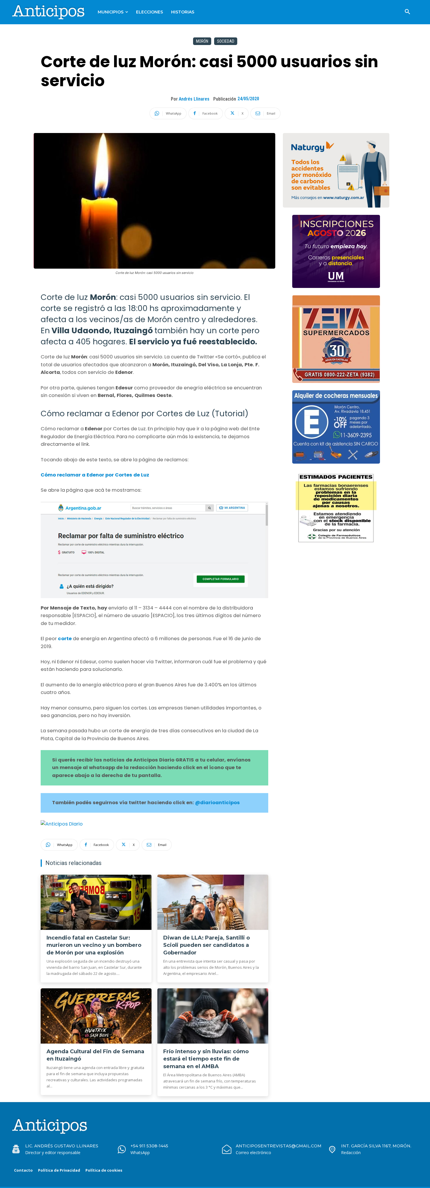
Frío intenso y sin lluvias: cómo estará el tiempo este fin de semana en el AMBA (206, 1058)
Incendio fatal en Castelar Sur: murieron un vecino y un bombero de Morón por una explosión (94, 945)
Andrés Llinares (194, 99)
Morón (202, 41)
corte (65, 638)
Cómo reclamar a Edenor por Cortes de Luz (95, 475)
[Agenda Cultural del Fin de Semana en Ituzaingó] (96, 1016)
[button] (407, 12)
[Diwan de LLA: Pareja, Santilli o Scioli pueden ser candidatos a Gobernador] (212, 902)
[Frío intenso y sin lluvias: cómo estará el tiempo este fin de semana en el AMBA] (212, 1016)
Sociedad (225, 41)
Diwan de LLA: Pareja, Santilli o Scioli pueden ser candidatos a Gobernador (206, 945)
